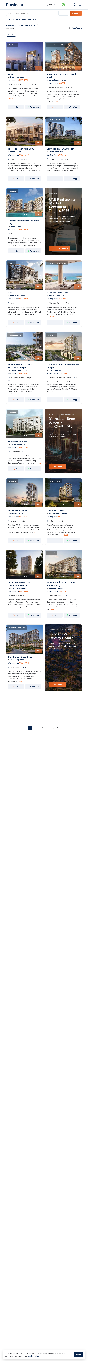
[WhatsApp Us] (63, 4)
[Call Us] (69, 4)
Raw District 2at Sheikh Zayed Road (61, 75)
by (16, 77)
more (11, 98)
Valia (10, 74)
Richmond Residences (57, 292)
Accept (79, 1354)
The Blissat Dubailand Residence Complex (63, 366)
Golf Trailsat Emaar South (20, 657)
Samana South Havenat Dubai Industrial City (61, 584)
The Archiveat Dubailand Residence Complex (20, 366)
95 (58, 728)
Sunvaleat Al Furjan (17, 510)
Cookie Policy (33, 1356)
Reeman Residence (17, 441)
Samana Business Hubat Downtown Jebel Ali (19, 584)
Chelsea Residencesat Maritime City (23, 222)
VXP (10, 292)
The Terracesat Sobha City (21, 149)
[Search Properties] (74, 4)
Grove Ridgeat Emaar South (60, 149)
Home (8, 19)
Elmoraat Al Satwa (56, 510)
